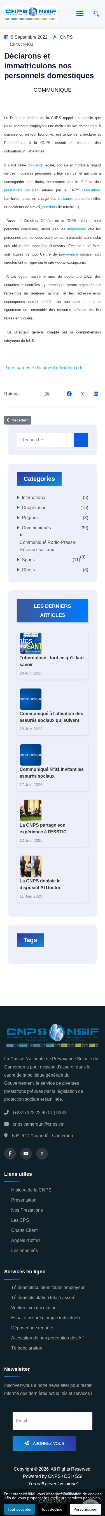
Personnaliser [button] (85, 1509)
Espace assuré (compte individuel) (45, 1317)
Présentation (23, 1200)
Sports (28, 559)
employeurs (76, 229)
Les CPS (20, 1220)
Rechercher (81, 440)
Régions (30, 517)
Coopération (34, 507)
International (34, 497)
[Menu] (79, 13)
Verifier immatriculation (34, 1307)
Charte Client (24, 1230)
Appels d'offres (26, 1240)
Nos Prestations (27, 1210)
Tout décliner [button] (52, 1509)
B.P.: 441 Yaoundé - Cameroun (42, 1135)
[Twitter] (82, 394)
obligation (35, 165)
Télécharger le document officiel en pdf (43, 367)
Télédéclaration (26, 1348)
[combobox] (50, 440)
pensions (49, 207)
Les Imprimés (24, 1250)
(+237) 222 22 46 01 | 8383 (39, 1112)
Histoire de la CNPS (31, 1190)
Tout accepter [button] (20, 1509)
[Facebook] (69, 394)
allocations (92, 190)
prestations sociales (21, 190)
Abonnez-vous (48, 1443)
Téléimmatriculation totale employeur (48, 1287)
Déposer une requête (32, 1327)
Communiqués (36, 527)
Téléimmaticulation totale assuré (43, 1297)
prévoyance (68, 254)
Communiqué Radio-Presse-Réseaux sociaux (48, 546)
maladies (65, 198)
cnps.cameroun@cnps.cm (38, 1124)
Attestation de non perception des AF (47, 1338)
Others (28, 569)
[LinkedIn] (96, 394)
